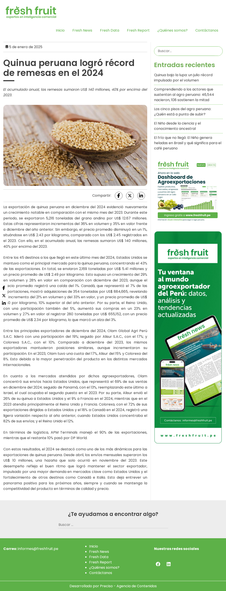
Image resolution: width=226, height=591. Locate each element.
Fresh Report (138, 30)
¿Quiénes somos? (172, 30)
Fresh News (82, 30)
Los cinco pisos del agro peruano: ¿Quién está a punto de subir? (182, 111)
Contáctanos (206, 30)
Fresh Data (109, 30)
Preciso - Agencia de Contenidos (128, 586)
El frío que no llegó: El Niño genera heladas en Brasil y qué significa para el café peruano (187, 143)
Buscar (218, 51)
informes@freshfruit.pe (38, 548)
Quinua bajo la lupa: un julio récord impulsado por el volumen (183, 77)
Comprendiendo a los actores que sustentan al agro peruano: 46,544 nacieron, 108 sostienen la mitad (184, 94)
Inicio (60, 30)
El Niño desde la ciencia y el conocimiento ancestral (177, 126)
